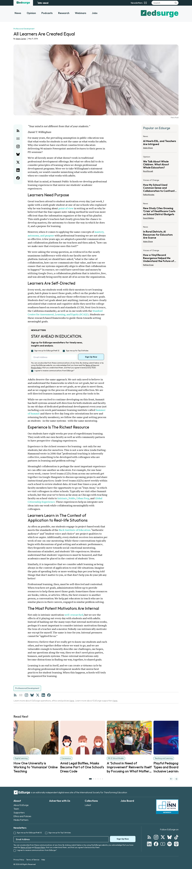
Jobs (94, 13)
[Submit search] (175, 3)
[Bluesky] (32, 695)
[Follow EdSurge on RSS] (149, 837)
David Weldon (148, 218)
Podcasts (47, 13)
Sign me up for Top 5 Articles (77, 351)
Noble (72, 498)
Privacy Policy (36, 368)
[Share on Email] (18, 138)
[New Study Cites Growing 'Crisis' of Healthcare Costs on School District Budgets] (160, 212)
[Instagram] (26, 695)
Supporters (19, 812)
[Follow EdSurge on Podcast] (176, 844)
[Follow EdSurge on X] (163, 837)
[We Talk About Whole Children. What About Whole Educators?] (160, 165)
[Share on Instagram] (18, 146)
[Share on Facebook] (18, 178)
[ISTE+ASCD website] (43, 3)
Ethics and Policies (22, 816)
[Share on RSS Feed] (18, 130)
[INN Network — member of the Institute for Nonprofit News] (167, 806)
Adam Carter (21, 39)
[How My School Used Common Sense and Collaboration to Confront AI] (160, 188)
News (18, 13)
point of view (65, 208)
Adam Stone (148, 148)
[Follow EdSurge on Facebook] (156, 844)
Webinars (80, 13)
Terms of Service (32, 860)
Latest (88, 805)
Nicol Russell (148, 171)
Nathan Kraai (148, 265)
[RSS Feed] (15, 695)
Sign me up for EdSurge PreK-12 (46, 351)
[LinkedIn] (43, 695)
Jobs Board (127, 800)
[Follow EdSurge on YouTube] (163, 844)
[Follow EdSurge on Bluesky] (169, 837)
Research (63, 13)
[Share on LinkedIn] (18, 170)
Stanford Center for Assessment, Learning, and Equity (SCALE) (65, 312)
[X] (37, 695)
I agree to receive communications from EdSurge (54, 371)
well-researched (74, 614)
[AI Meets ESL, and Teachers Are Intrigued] (160, 142)
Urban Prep (82, 498)
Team (16, 808)
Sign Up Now (91, 357)
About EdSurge (21, 805)
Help (43, 860)
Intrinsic (62, 498)
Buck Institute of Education (74, 530)
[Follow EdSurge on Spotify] (169, 844)
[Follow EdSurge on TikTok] (176, 837)
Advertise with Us (59, 800)
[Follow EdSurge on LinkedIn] (149, 844)
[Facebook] (49, 695)
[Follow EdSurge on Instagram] (156, 837)
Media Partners (20, 819)
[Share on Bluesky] (18, 154)
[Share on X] (18, 162)
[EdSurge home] (23, 3)
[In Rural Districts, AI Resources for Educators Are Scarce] (160, 235)
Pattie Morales (148, 194)
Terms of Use (90, 365)
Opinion (31, 13)
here (72, 700)
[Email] (20, 695)
